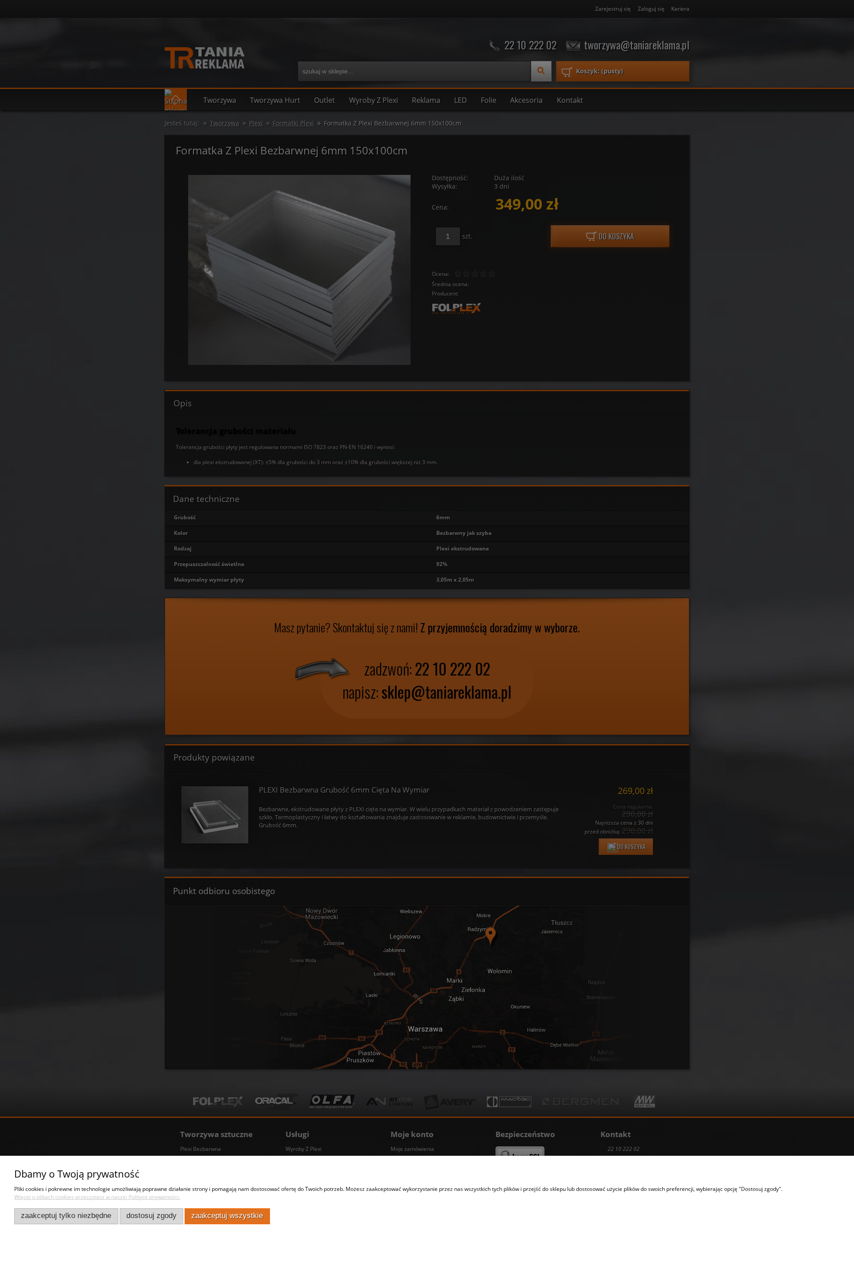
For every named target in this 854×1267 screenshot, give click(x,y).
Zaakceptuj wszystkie (227, 1215)
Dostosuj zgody (151, 1215)
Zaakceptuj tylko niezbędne (66, 1215)
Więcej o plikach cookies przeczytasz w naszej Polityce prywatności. (97, 1197)
